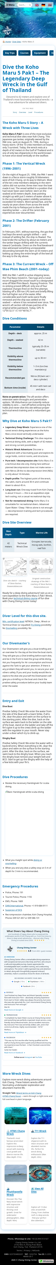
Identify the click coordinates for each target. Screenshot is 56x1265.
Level (30, 112)
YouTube (38, 1057)
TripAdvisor (37, 981)
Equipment (40, 52)
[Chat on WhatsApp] (46, 1261)
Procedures (38, 112)
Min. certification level (13, 621)
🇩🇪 (43, 5)
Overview (22, 112)
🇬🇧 (37, 5)
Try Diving (36, 624)
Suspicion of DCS (13, 910)
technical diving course (26, 598)
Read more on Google (12, 1010)
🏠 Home (7, 41)
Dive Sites (16, 41)
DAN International (14, 905)
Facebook (29, 986)
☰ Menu (10, 4)
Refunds (36, 1250)
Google (19, 981)
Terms (19, 1250)
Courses (24, 52)
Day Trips (10, 52)
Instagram (29, 1057)
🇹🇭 (50, 5)
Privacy (27, 1250)
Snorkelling (11, 628)
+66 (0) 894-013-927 (40, 1238)
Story (15, 112)
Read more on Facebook (13, 1053)
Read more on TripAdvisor (14, 1032)
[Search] (30, 5)
